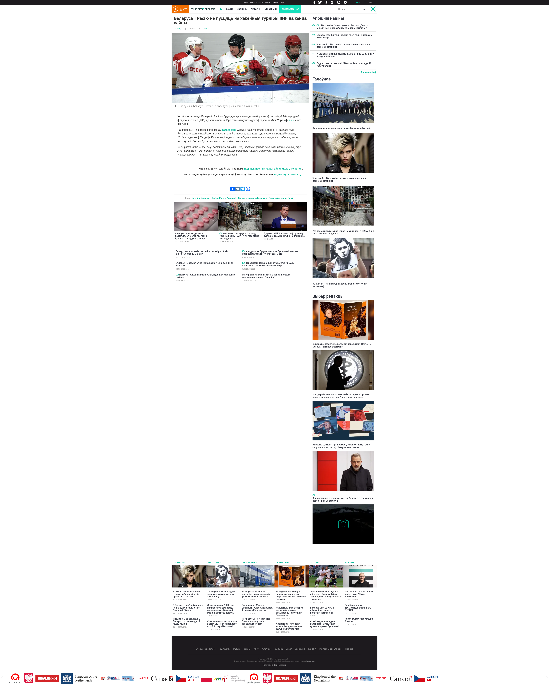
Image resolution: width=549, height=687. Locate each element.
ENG (370, 2)
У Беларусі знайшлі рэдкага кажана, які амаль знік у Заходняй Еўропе (345, 55)
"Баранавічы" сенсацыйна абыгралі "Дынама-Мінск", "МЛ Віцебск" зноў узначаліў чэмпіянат (343, 26)
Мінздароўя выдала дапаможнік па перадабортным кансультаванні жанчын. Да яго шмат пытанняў (341, 395)
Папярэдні (2, 678)
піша (292, 120)
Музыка (350, 562)
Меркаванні (270, 9)
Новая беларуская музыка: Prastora (359, 620)
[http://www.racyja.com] (87, 678)
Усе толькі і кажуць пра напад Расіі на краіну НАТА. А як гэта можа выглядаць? (239, 236)
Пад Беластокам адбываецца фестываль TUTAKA (358, 608)
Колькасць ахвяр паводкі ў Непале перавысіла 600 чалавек (343, 546)
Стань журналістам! (205, 649)
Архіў (256, 649)
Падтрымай (224, 649)
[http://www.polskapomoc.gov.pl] (238, 678)
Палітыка (214, 562)
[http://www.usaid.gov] (97, 678)
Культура (283, 562)
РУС (364, 2)
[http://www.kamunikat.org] (112, 678)
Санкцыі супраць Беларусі (252, 198)
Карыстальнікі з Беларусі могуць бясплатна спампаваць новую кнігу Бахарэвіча (289, 611)
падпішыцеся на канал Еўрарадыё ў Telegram (273, 168)
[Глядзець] (220, 233)
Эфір (282, 2)
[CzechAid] (171, 678)
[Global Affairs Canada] (146, 678)
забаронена (229, 129)
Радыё (236, 649)
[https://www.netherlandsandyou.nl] (64, 678)
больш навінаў (368, 72)
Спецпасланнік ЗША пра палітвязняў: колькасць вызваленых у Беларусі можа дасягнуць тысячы (220, 609)
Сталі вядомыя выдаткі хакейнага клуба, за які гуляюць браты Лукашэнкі (324, 624)
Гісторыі (255, 9)
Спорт (206, 29)
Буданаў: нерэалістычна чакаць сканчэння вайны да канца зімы (204, 264)
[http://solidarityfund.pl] (213, 678)
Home (220, 9)
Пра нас (349, 649)
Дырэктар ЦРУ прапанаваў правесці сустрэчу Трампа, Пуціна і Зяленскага (284, 234)
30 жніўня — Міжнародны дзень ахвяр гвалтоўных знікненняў (340, 285)
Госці (246, 2)
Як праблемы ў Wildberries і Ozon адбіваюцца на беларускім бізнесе (256, 621)
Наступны (547, 678)
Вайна (229, 9)
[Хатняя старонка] (203, 9)
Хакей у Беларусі (201, 198)
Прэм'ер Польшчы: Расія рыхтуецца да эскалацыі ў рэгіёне (205, 276)
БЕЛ (358, 2)
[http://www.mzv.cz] (127, 678)
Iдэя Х (267, 2)
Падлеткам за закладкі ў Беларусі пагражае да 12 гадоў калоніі (344, 64)
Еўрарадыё (179, 29)
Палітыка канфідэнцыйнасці (274, 665)
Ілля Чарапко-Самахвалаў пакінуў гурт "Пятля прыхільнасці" (359, 594)
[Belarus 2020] (31, 678)
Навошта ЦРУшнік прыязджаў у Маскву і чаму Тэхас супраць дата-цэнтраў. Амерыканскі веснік (341, 446)
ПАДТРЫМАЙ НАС (290, 9)
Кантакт (312, 649)
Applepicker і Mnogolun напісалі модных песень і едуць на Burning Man (289, 626)
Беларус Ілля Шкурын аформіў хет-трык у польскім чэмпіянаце (344, 36)
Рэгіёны (246, 649)
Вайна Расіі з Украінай (224, 198)
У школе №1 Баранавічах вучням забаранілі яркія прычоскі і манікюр (343, 45)
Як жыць (242, 9)
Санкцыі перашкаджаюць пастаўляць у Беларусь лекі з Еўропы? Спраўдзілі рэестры (191, 236)
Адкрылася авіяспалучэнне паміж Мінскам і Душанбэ (342, 128)
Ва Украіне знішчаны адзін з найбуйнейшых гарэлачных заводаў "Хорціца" (266, 276)
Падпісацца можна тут (288, 174)
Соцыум (179, 562)
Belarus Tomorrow (256, 2)
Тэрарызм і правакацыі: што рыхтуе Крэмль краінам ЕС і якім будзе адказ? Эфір (268, 264)
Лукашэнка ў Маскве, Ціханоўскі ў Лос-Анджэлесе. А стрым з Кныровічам (257, 608)
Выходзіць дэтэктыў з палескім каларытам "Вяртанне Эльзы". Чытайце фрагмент (342, 345)
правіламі (310, 661)
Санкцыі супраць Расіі (281, 198)
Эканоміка (249, 562)
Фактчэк (275, 2)
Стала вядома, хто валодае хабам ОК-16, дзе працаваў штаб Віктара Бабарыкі (222, 624)
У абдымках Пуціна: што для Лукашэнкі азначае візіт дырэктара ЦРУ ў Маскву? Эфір (270, 252)
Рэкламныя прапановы (330, 649)
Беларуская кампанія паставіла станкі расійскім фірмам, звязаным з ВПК (202, 252)
